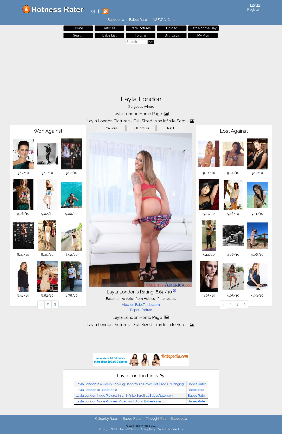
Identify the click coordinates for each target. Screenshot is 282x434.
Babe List (109, 35)
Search (78, 35)
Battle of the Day (203, 28)
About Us (177, 429)
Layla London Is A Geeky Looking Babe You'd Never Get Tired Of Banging (130, 384)
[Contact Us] (93, 12)
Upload (171, 28)
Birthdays (172, 35)
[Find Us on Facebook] (99, 12)
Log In (255, 5)
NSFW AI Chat (164, 20)
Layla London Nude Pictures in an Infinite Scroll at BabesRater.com (125, 395)
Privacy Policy (148, 429)
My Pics (203, 35)
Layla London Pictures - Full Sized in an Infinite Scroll (138, 120)
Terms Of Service (129, 429)
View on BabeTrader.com (141, 305)
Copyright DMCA (108, 429)
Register (253, 10)
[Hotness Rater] (54, 12)
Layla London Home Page (138, 113)
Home (78, 28)
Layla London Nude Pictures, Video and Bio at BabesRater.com (122, 401)
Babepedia (116, 20)
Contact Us (164, 429)
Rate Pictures (140, 28)
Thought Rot (156, 419)
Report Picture (141, 310)
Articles (109, 28)
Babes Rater (138, 20)
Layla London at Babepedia (96, 390)
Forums (140, 35)
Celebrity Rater (106, 419)
